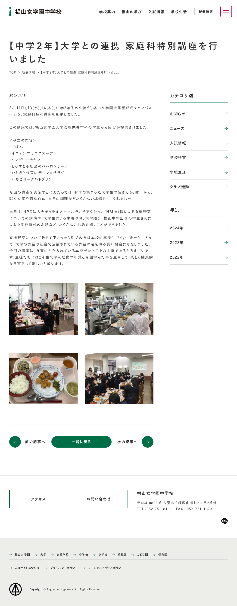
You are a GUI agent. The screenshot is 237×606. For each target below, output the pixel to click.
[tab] (107, 12)
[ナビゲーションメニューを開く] (226, 11)
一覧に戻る (81, 442)
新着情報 (206, 11)
